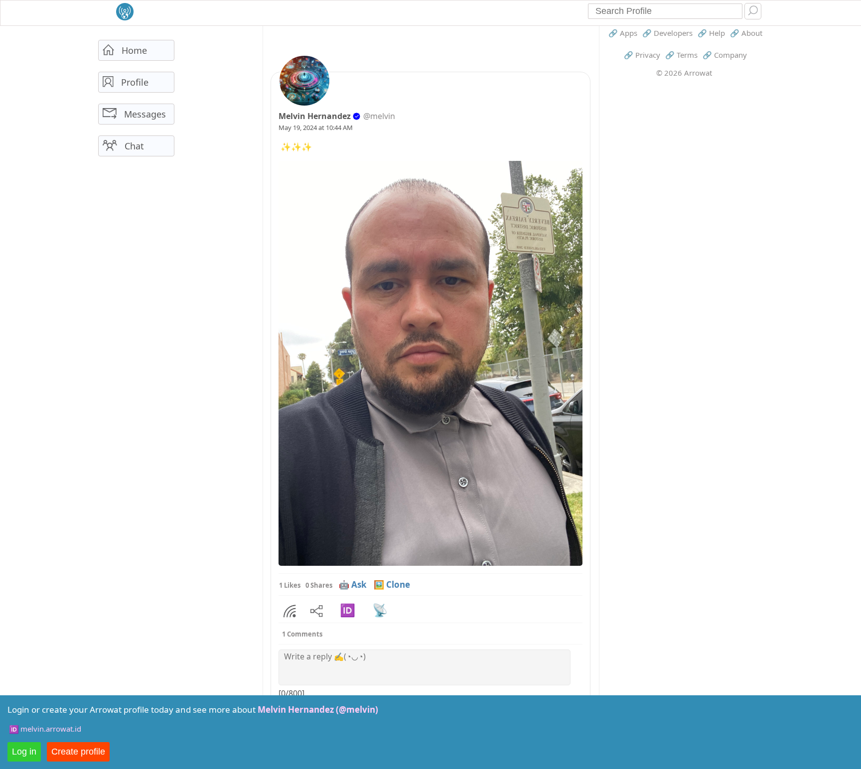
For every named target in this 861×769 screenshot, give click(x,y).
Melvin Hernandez (315, 116)
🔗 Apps (622, 33)
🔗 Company (725, 55)
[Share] (290, 611)
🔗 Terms (681, 55)
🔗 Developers (667, 33)
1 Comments (302, 634)
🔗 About (746, 33)
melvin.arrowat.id (50, 729)
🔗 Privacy (642, 55)
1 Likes (289, 585)
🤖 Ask (353, 584)
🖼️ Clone (392, 584)
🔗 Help (711, 33)
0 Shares (318, 585)
